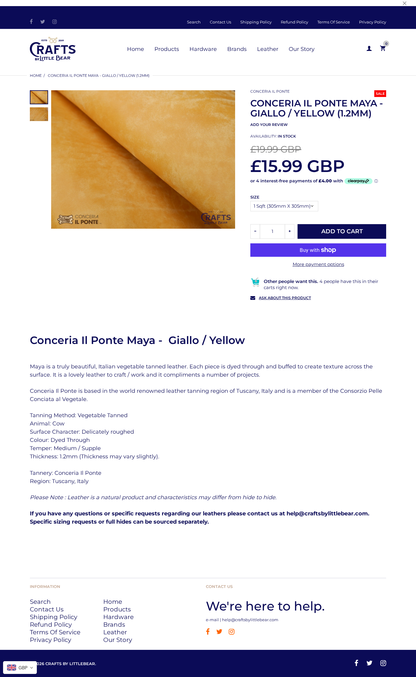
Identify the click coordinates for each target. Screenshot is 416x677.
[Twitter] (42, 22)
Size (254, 197)
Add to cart (342, 231)
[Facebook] (31, 22)
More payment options (318, 264)
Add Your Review (269, 124)
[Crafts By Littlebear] (53, 48)
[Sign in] (369, 48)
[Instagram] (54, 22)
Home (36, 75)
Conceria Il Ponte (270, 91)
